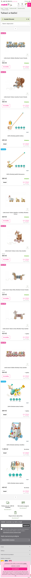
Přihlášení (27, 1)
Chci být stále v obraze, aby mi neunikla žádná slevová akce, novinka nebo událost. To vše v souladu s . (16, 530)
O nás (2, 547)
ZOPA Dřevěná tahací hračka (15, 406)
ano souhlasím (15, 569)
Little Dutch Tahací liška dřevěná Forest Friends (15, 290)
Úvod (2, 8)
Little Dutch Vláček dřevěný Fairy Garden (15, 367)
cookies (25, 563)
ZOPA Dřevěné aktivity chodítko (15, 445)
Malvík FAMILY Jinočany (8, 540)
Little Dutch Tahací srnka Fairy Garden (15, 251)
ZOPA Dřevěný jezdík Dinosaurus (15, 174)
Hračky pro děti (13, 8)
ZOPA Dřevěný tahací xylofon (16, 483)
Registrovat (26, 525)
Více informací (7, 509)
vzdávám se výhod (15, 566)
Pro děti (6, 8)
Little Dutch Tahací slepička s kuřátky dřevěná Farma (15, 213)
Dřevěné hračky (21, 8)
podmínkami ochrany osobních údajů (12, 532)
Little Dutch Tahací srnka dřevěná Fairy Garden (15, 328)
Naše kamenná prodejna (7, 554)
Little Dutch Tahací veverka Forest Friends (15, 97)
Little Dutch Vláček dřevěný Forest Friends (15, 58)
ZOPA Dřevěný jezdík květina (15, 136)
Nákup (2, 550)
